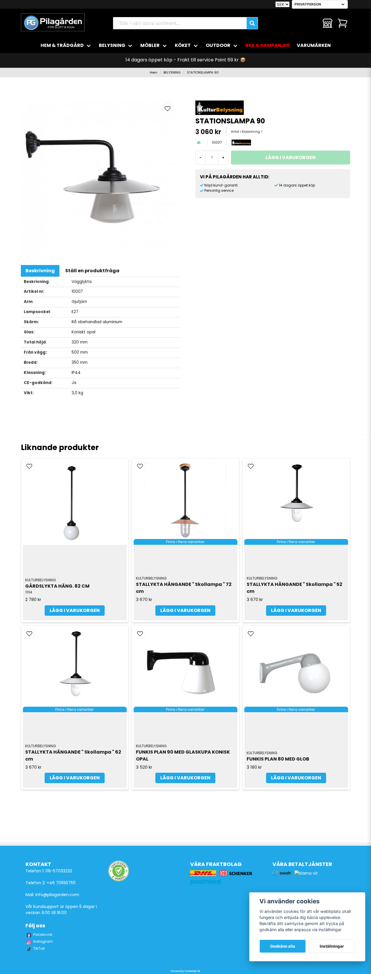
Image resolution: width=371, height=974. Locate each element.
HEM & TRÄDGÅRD (62, 45)
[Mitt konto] (327, 23)
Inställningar (332, 946)
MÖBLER (150, 45)
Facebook (42, 934)
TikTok (39, 948)
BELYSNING (112, 45)
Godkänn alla (282, 946)
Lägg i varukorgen (75, 610)
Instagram (43, 941)
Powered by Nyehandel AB (185, 971)
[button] (167, 108)
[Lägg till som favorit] (312, 23)
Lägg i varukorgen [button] (185, 610)
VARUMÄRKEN (314, 45)
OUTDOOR (218, 45)
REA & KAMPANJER (267, 45)
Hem (153, 72)
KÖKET (183, 45)
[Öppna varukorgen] (342, 23)
